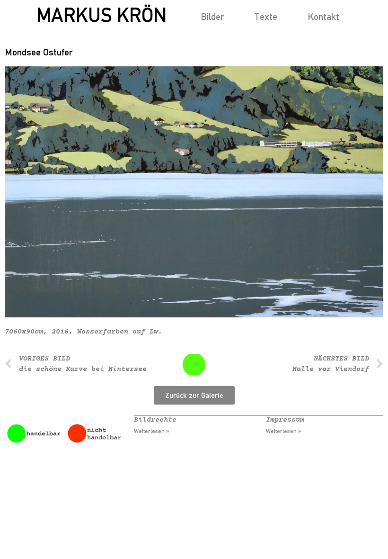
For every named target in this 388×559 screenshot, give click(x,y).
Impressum (285, 420)
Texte (265, 16)
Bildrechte (155, 420)
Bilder (212, 16)
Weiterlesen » (151, 431)
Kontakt (323, 16)
